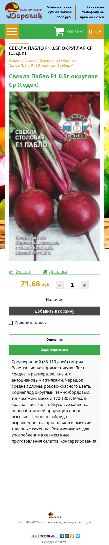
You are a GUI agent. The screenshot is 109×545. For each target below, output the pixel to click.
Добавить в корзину (54, 311)
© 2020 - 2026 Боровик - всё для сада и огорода (54, 522)
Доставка (58, 271)
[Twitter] (77, 536)
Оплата (23, 271)
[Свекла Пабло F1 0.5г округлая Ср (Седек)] (54, 176)
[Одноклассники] (72, 536)
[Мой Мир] (67, 536)
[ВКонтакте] (61, 536)
